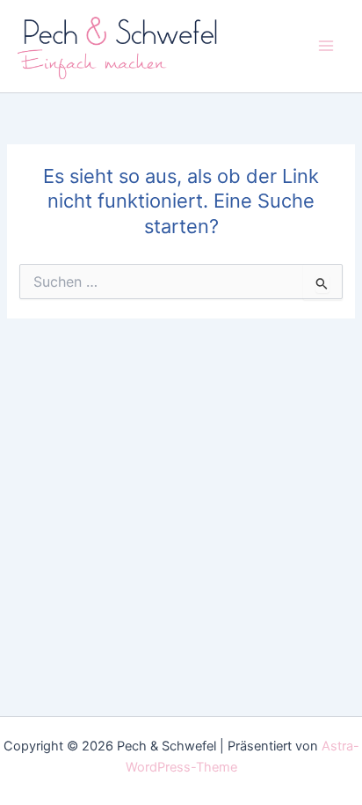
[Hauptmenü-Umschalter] (326, 45)
